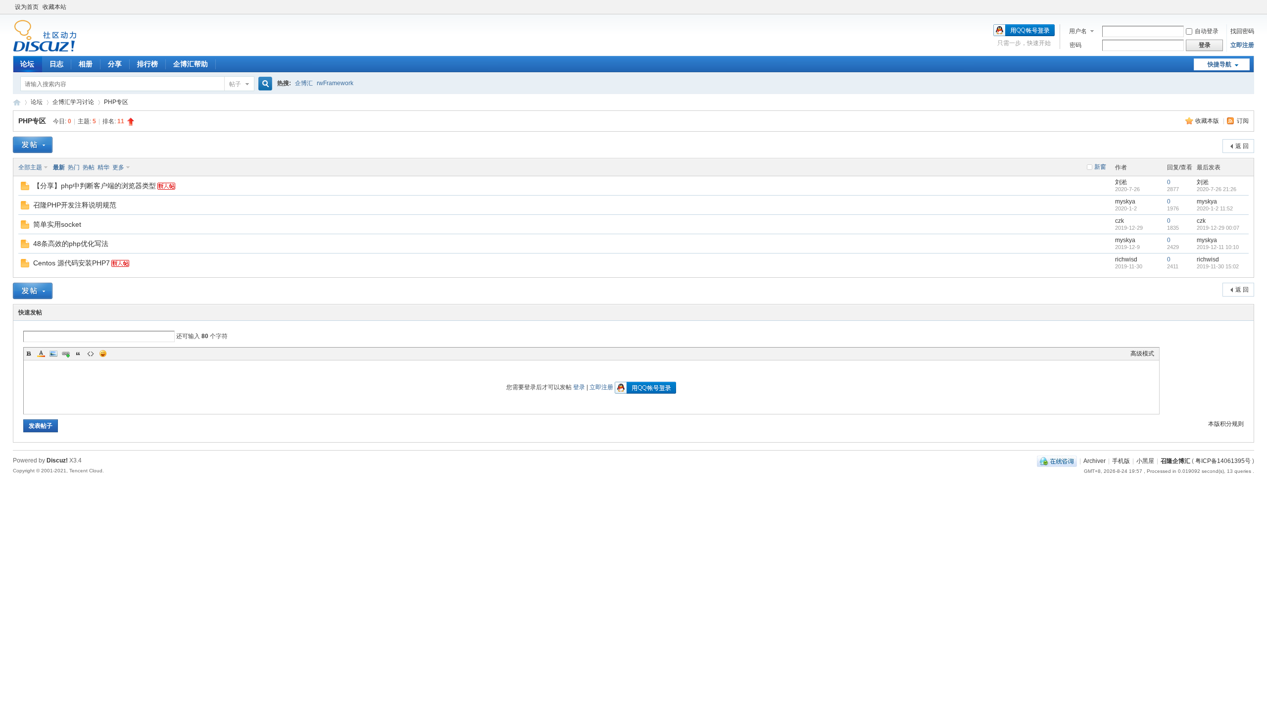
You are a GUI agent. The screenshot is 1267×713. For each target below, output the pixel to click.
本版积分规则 (1226, 423)
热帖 (89, 167)
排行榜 (147, 64)
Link (66, 353)
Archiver (1094, 461)
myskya (1125, 201)
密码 (1075, 45)
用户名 (1078, 31)
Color (41, 353)
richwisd (1126, 259)
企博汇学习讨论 (73, 102)
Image (53, 353)
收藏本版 (1207, 120)
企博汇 (304, 83)
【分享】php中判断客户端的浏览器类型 (94, 186)
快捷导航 (1219, 64)
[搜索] (263, 84)
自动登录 (1206, 31)
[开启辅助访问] (1251, 6)
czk (1119, 220)
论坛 (27, 64)
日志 (56, 64)
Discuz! (57, 460)
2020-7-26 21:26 (1216, 189)
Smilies (103, 353)
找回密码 (1242, 31)
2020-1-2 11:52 (1215, 208)
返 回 (1242, 146)
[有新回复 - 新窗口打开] (25, 188)
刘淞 (1121, 182)
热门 (74, 167)
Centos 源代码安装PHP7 (71, 263)
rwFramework (335, 83)
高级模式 (1142, 353)
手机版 (1121, 461)
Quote (78, 353)
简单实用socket (57, 224)
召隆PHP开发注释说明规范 (74, 205)
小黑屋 (1145, 461)
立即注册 (1242, 45)
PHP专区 (116, 102)
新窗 (1100, 166)
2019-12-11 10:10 (1218, 247)
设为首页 (27, 6)
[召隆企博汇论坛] (45, 50)
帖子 (235, 84)
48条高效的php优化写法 (70, 244)
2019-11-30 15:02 (1218, 266)
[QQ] (1057, 461)
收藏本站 (54, 6)
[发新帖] (32, 145)
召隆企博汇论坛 (17, 102)
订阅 (1243, 120)
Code (91, 353)
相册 (86, 64)
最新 (59, 167)
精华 (103, 167)
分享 (115, 64)
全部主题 (30, 167)
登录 (579, 387)
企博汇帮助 (190, 64)
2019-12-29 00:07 (1218, 228)
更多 (118, 167)
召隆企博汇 (1175, 461)
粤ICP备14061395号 (1223, 461)
